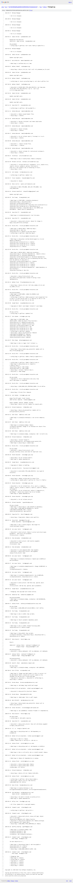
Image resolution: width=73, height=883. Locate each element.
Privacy (12, 881)
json (70, 880)
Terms (16, 881)
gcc (6, 7)
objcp (45, 7)
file (31, 10)
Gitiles (8, 881)
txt (67, 880)
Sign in (70, 2)
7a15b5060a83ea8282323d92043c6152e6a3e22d (22, 7)
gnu (3, 7)
